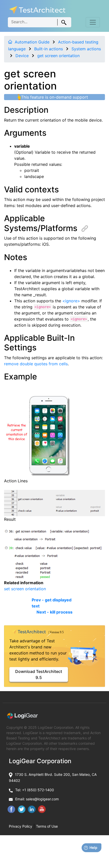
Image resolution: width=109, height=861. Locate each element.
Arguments (25, 133)
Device (22, 55)
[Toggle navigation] (93, 22)
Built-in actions (48, 48)
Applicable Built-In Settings (39, 342)
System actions (86, 48)
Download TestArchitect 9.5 (38, 674)
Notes (15, 257)
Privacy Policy (20, 826)
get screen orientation (58, 55)
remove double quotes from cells (36, 363)
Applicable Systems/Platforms (40, 223)
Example (20, 376)
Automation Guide (32, 41)
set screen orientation (25, 588)
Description (26, 110)
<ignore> (71, 300)
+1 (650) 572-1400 (38, 790)
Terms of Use (47, 826)
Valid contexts (31, 189)
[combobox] (39, 22)
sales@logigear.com (42, 799)
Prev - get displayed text (51, 602)
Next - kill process (54, 612)
